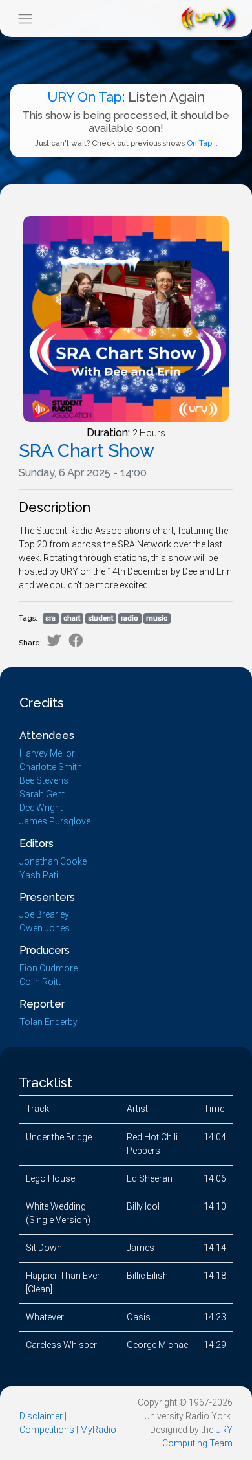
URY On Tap (84, 97)
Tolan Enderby (48, 1022)
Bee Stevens (43, 780)
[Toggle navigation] (25, 18)
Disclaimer (41, 1416)
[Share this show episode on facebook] (76, 640)
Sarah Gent (42, 794)
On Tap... (202, 143)
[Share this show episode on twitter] (54, 640)
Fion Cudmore (48, 968)
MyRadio (98, 1429)
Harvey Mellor (47, 753)
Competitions (46, 1429)
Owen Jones (44, 928)
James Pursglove (54, 821)
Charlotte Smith (50, 767)
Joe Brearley (44, 914)
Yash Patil (39, 875)
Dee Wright (41, 807)
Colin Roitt (40, 982)
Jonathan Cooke (53, 861)
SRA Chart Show (86, 450)
